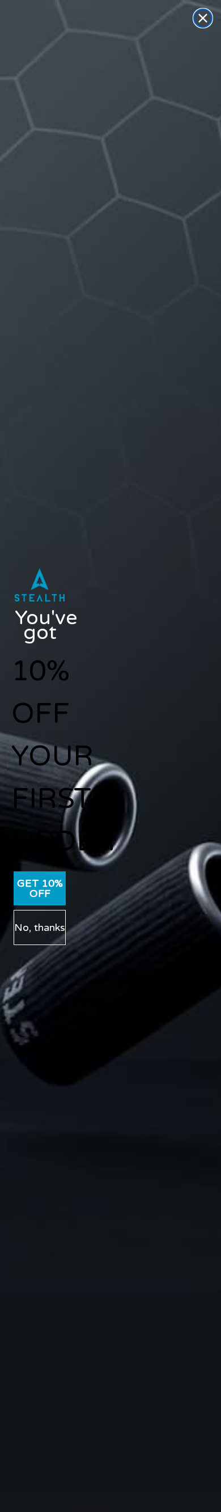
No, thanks (39, 927)
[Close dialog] (203, 18)
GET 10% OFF (40, 888)
